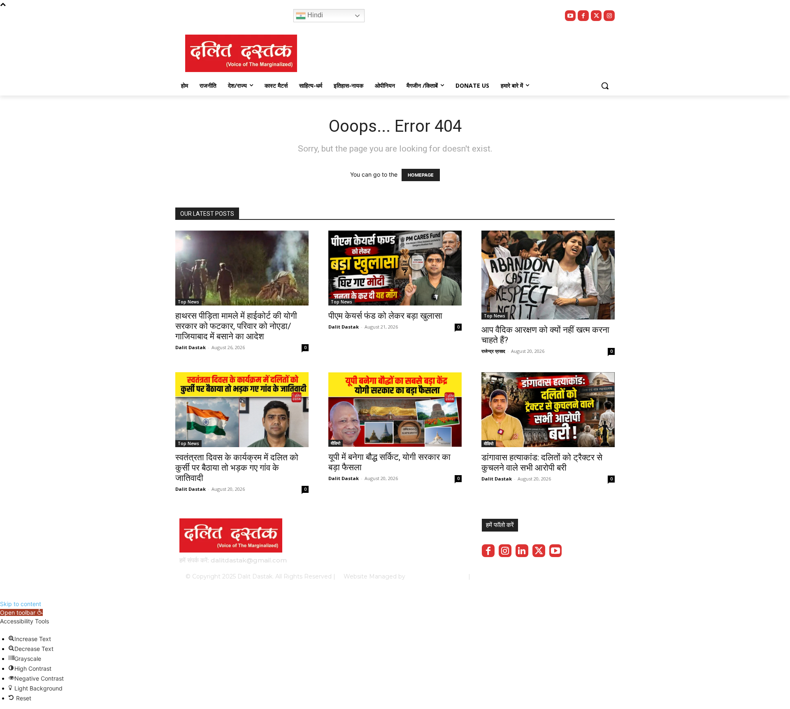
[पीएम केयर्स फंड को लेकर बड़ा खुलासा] (395, 268)
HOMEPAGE (421, 175)
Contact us (589, 576)
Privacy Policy (505, 576)
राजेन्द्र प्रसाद (493, 351)
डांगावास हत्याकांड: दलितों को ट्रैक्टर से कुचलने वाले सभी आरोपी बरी (541, 462)
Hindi (314, 15)
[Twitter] (596, 15)
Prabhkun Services (434, 576)
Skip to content (20, 603)
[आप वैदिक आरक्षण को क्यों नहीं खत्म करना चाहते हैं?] (548, 275)
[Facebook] (583, 15)
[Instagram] (609, 15)
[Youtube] (570, 15)
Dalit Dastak (190, 347)
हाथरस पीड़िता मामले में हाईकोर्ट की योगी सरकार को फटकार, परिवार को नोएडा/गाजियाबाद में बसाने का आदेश (236, 326)
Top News (188, 302)
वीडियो (335, 443)
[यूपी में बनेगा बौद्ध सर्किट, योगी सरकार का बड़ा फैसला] (395, 409)
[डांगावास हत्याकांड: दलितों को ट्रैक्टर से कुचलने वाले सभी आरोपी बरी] (548, 410)
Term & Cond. (549, 576)
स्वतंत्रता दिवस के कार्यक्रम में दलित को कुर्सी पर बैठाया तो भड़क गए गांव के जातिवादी (236, 467)
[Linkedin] (522, 550)
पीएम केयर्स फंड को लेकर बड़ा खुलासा (385, 316)
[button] (605, 86)
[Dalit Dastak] (241, 53)
